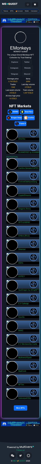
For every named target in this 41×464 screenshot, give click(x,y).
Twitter (27, 62)
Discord (27, 74)
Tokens (5, 11)
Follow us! (20, 450)
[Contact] (12, 455)
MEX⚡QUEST (19, 460)
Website (27, 68)
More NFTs (20, 408)
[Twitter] (20, 455)
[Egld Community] (28, 455)
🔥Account (19, 11)
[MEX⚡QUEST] (9, 4)
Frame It (22, 123)
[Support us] (28, 4)
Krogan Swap (16, 117)
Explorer (14, 62)
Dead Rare (29, 111)
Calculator (34, 11)
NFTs (11, 11)
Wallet (27, 11)
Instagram (14, 68)
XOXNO (15, 111)
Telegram (14, 74)
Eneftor (31, 117)
